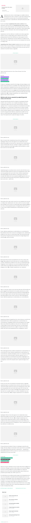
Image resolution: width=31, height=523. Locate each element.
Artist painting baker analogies (14, 503)
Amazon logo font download (13, 511)
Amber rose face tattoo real (13, 495)
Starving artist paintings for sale (14, 514)
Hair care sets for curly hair (13, 499)
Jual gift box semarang (5, 462)
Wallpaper (3, 5)
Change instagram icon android (14, 507)
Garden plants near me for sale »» (21, 488)
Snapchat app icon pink (5, 81)
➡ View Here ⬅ (15, 119)
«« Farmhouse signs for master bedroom (6, 488)
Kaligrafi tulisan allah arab (5, 459)
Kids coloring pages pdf (5, 460)
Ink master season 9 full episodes (6, 457)
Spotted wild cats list (4, 78)
